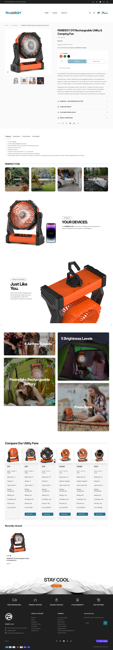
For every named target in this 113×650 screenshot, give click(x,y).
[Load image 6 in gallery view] (40, 80)
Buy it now (96, 61)
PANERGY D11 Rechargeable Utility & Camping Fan (18, 559)
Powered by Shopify (104, 646)
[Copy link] (78, 123)
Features (8, 136)
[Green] (64, 56)
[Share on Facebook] (63, 123)
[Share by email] (74, 123)
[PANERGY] (9, 620)
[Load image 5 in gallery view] (32, 80)
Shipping (59, 44)
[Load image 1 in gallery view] (15, 80)
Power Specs (26, 136)
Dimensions (16, 136)
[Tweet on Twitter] (66, 123)
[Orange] (61, 56)
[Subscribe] (105, 623)
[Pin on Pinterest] (70, 123)
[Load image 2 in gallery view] (24, 80)
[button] (47, 13)
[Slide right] (106, 525)
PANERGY (98, 646)
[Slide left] (102, 525)
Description (36, 136)
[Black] (68, 56)
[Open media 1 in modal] (28, 52)
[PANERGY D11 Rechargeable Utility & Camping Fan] (18, 551)
